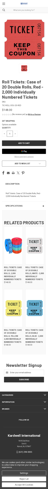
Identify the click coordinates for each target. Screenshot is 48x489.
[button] (33, 114)
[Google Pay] (24, 151)
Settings (24, 473)
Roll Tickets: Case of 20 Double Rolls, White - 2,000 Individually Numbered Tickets (34, 273)
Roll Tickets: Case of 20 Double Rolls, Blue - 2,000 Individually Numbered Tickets (34, 336)
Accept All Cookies (24, 484)
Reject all (24, 478)
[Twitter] (18, 173)
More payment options (24, 157)
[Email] (8, 173)
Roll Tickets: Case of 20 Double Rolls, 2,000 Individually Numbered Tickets (13, 273)
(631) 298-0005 (25, 452)
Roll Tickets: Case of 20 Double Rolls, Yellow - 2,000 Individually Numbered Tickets (13, 336)
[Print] (13, 173)
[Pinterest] (23, 173)
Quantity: (6, 128)
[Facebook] (3, 173)
